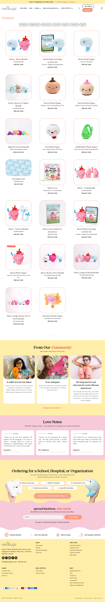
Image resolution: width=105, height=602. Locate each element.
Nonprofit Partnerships (65, 488)
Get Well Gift (23, 24)
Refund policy (79, 598)
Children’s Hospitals (52, 483)
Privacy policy (88, 598)
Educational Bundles (41, 550)
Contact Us (73, 575)
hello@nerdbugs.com (9, 562)
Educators (65, 24)
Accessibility (73, 580)
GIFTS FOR (73, 542)
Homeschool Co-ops (78, 483)
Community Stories (7, 573)
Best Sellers (39, 545)
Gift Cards (38, 552)
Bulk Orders (39, 570)
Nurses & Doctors (46, 24)
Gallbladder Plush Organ (86, 147)
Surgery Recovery (34, 24)
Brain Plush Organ (86, 59)
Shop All (83, 24)
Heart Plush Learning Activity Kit (86, 230)
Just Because (74, 24)
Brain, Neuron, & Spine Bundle (18, 104)
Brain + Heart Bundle (18, 59)
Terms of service (98, 598)
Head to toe (52, 188)
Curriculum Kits (6, 570)
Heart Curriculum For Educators (52, 230)
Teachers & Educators (76, 550)
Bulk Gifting (73, 555)
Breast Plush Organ (52, 103)
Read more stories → (52, 408)
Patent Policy (73, 578)
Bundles (38, 547)
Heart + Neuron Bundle (19, 229)
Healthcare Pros (74, 547)
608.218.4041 (22, 562)
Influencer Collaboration (77, 585)
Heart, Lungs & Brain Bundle (86, 272)
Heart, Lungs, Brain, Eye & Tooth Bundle (18, 317)
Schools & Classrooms (26, 483)
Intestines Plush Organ (52, 316)
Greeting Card (18, 179)
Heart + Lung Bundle (86, 188)
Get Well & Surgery (75, 545)
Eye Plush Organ (52, 147)
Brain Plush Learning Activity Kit (52, 60)
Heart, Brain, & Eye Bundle (52, 273)
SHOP (38, 542)
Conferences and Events (39, 488)
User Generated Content (77, 582)
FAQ (71, 573)
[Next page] (60, 335)
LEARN (4, 568)
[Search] (79, 8)
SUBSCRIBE (73, 517)
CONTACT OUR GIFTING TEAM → (53, 496)
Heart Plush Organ (18, 273)
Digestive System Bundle (18, 147)
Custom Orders (40, 573)
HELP (71, 568)
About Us (4, 575)
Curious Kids (57, 24)
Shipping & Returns (75, 570)
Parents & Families (75, 552)
